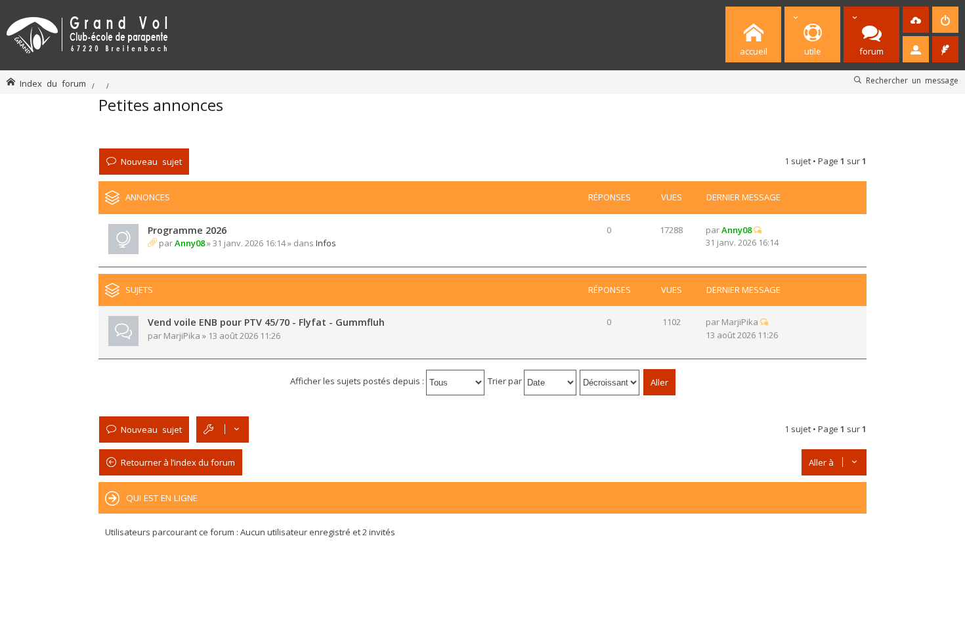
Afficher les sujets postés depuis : (358, 381)
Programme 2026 (187, 230)
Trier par (506, 381)
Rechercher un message (912, 80)
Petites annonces (160, 105)
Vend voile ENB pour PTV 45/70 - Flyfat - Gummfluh (266, 322)
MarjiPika (181, 336)
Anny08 (190, 243)
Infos (326, 243)
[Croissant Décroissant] (610, 381)
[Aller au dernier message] (757, 230)
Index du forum (53, 83)
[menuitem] (916, 20)
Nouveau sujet (151, 161)
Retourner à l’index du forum (178, 462)
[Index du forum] (87, 32)
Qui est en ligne (162, 498)
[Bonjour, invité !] (916, 49)
